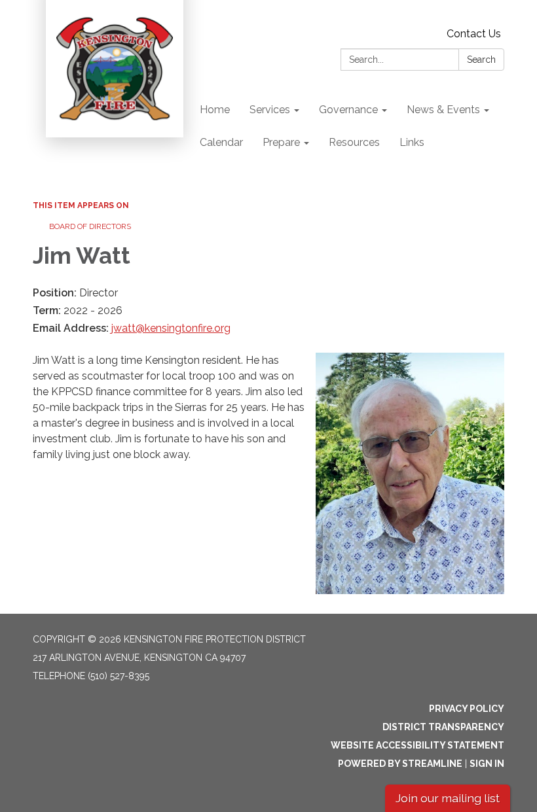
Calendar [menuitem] (221, 142)
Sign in (487, 763)
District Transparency (443, 727)
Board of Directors (90, 226)
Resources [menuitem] (354, 142)
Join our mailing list (448, 798)
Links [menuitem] (411, 142)
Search (481, 59)
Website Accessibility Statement (417, 745)
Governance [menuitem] (348, 109)
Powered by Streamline (400, 763)
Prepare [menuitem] (281, 142)
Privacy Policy (466, 708)
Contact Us (474, 33)
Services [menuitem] (270, 109)
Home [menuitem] (215, 109)
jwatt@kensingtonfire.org (171, 328)
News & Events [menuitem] (443, 109)
